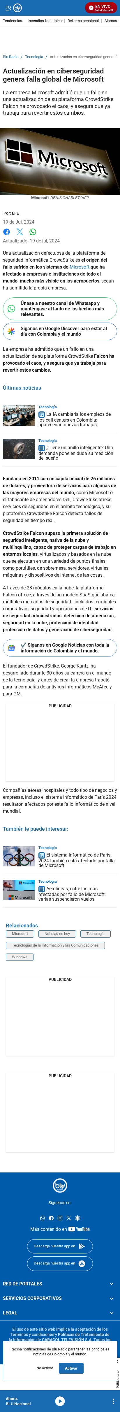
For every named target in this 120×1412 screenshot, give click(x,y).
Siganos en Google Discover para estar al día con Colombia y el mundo (64, 331)
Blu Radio (10, 57)
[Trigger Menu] (8, 7)
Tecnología (34, 57)
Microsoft (79, 267)
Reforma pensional (83, 21)
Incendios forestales (45, 21)
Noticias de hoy (57, 933)
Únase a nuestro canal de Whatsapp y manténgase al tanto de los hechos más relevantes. (62, 309)
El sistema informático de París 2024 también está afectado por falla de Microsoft (76, 860)
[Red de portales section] (111, 1283)
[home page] (60, 1185)
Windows (19, 957)
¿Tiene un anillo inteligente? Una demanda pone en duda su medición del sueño (75, 453)
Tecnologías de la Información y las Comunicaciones (55, 945)
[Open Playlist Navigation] (113, 1401)
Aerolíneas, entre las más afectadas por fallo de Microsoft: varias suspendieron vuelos (72, 894)
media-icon (60, 1401)
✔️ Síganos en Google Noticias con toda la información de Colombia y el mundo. (65, 647)
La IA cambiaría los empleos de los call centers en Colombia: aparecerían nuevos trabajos (74, 419)
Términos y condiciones (32, 1334)
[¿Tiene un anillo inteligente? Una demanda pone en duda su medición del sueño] (19, 449)
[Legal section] (111, 1313)
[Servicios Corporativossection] (111, 1298)
